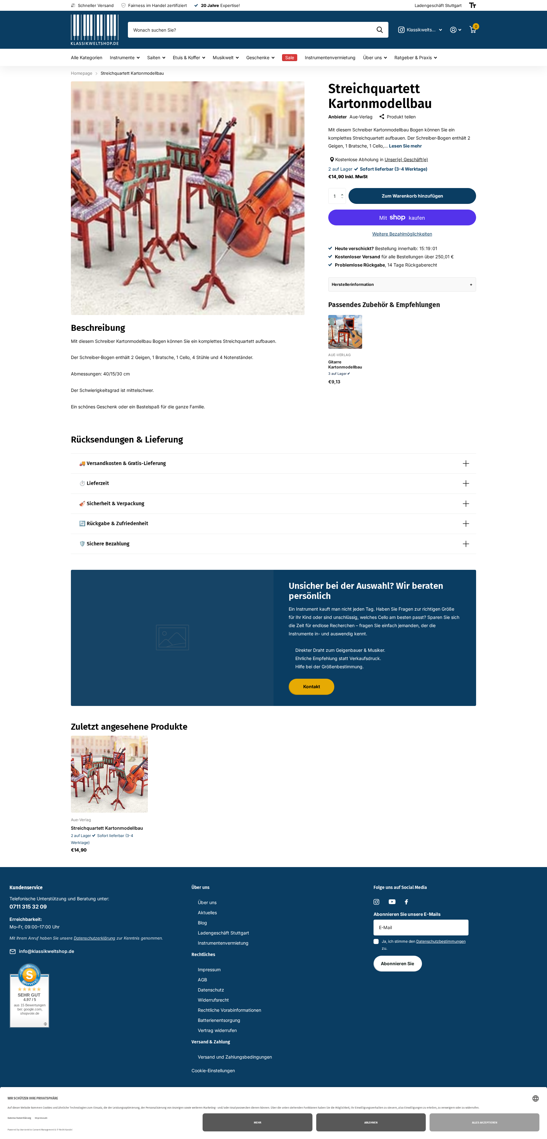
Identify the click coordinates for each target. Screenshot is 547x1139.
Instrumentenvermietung (330, 57)
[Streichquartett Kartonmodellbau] (109, 774)
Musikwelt (223, 57)
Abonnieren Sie (398, 963)
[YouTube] (392, 901)
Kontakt (311, 686)
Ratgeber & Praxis (413, 57)
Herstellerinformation (353, 284)
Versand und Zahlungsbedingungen (235, 1057)
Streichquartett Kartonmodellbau (107, 828)
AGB (202, 979)
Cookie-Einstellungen (213, 1070)
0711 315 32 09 (28, 906)
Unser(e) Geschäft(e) (406, 159)
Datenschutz (211, 989)
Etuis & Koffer (186, 57)
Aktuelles (207, 912)
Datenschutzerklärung (94, 938)
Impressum (209, 969)
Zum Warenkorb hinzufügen (412, 195)
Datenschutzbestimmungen (441, 941)
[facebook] (406, 901)
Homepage (81, 73)
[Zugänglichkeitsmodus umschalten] (472, 5)
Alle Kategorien (86, 57)
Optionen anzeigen (345, 342)
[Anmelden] (456, 30)
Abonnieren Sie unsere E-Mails (407, 914)
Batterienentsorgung (219, 1020)
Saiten (153, 57)
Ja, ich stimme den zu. (424, 945)
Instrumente (122, 57)
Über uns (372, 57)
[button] (343, 190)
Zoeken (379, 30)
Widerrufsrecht (213, 1000)
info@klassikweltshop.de (46, 951)
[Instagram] (376, 902)
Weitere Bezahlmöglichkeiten (402, 233)
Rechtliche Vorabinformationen (229, 1010)
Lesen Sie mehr (405, 145)
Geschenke (257, 57)
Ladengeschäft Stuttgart (223, 932)
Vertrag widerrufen (217, 1030)
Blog (202, 922)
